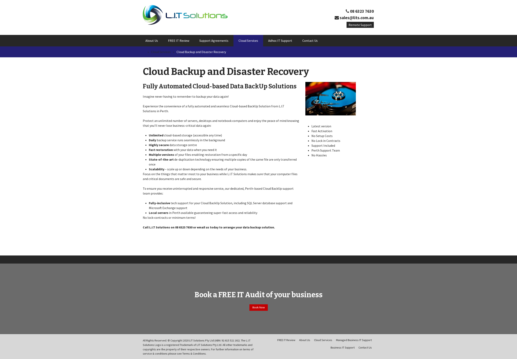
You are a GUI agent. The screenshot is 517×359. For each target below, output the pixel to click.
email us (203, 227)
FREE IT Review (178, 41)
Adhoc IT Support (280, 41)
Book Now (258, 307)
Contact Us (310, 41)
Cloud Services (248, 41)
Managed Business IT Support (354, 340)
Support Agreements (213, 41)
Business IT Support (343, 347)
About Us (151, 41)
